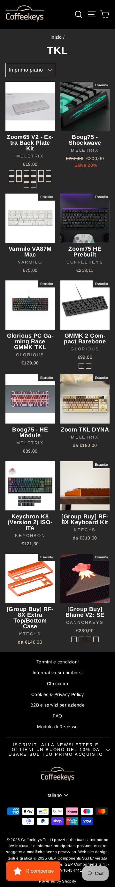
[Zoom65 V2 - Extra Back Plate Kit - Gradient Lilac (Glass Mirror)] (41, 173)
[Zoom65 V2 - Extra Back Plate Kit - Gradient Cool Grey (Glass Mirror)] (33, 173)
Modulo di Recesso (57, 726)
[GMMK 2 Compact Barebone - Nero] (81, 365)
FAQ (57, 715)
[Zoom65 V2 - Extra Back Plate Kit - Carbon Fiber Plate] (33, 185)
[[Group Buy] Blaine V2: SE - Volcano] (81, 639)
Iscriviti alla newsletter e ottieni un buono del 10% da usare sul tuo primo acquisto (56, 749)
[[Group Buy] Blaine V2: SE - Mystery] (96, 639)
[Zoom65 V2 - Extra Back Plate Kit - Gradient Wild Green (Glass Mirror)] (11, 179)
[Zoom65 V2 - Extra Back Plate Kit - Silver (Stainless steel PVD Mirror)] (11, 173)
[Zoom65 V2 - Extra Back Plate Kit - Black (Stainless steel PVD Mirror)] (19, 173)
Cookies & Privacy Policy (57, 694)
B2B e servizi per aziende (57, 704)
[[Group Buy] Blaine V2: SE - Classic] (74, 639)
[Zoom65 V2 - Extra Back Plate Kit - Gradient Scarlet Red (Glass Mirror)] (33, 179)
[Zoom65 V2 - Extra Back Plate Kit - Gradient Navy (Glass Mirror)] (26, 173)
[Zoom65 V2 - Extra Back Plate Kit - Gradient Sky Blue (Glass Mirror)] (48, 173)
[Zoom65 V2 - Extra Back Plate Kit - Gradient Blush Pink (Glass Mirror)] (19, 179)
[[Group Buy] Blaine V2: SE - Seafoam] (88, 639)
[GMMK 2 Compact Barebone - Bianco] (88, 365)
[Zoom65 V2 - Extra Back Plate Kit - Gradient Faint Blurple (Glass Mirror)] (26, 179)
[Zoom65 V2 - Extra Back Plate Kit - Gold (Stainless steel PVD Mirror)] (41, 179)
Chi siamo (57, 683)
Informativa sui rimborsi (58, 672)
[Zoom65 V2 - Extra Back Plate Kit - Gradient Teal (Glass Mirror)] (48, 179)
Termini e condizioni (57, 661)
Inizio (56, 37)
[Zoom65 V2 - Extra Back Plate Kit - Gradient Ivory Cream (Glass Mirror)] (26, 185)
